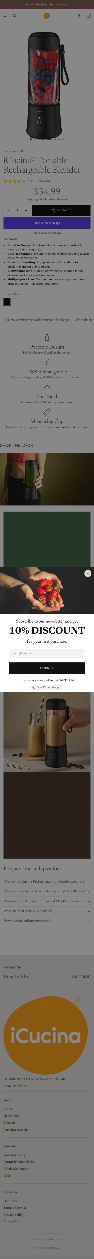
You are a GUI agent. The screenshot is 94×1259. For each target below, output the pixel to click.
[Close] (87, 573)
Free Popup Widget (49, 687)
